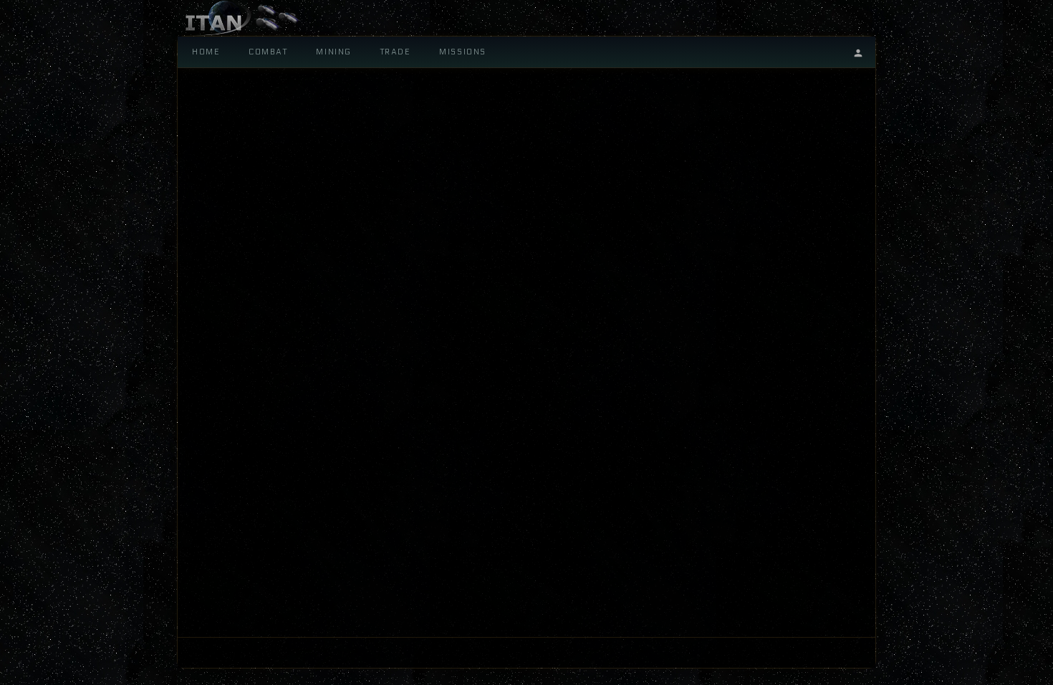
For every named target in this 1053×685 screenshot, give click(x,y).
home (206, 52)
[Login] (858, 52)
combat (268, 52)
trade (395, 52)
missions (462, 52)
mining (333, 52)
